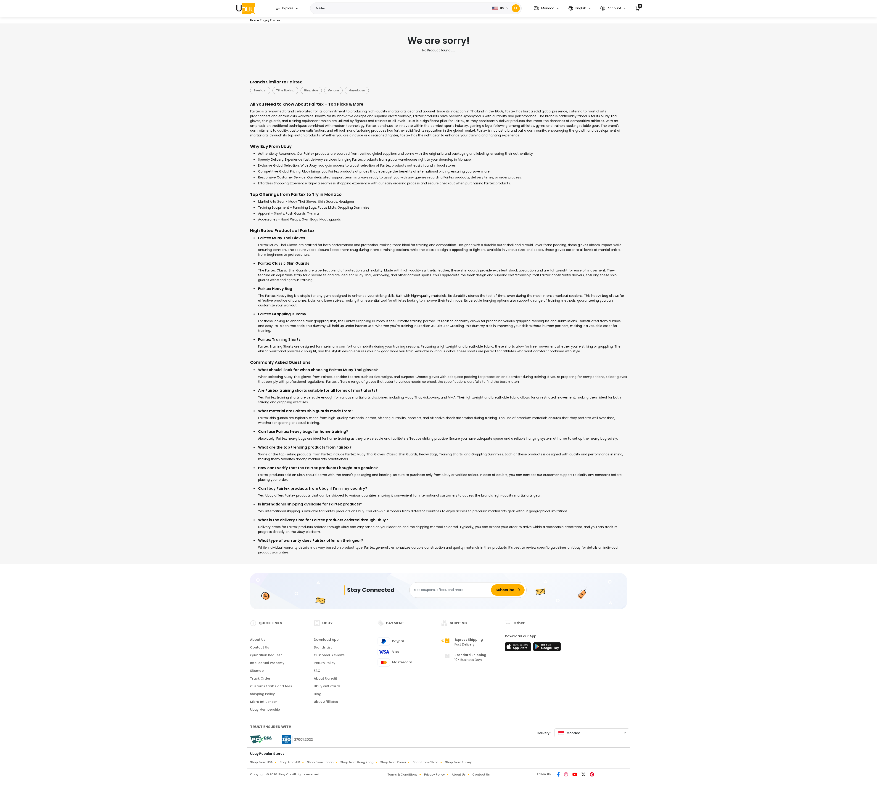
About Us (257, 639)
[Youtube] (575, 775)
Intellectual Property (267, 663)
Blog (317, 694)
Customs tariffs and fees (271, 686)
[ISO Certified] (295, 739)
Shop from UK (290, 762)
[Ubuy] (245, 8)
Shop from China (425, 762)
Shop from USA (261, 762)
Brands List (323, 647)
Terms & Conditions (402, 774)
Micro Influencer (263, 701)
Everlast (260, 90)
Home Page (258, 20)
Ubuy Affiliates (326, 701)
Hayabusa (357, 90)
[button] (546, 8)
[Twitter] (584, 775)
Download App (326, 639)
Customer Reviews (329, 655)
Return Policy (324, 663)
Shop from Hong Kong (356, 762)
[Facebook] (558, 775)
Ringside (311, 90)
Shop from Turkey (458, 762)
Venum (333, 90)
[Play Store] (547, 648)
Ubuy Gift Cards (327, 686)
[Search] (516, 8)
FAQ (317, 670)
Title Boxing (285, 90)
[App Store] (518, 648)
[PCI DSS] (261, 739)
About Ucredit (325, 678)
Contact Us (259, 647)
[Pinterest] (592, 775)
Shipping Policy (262, 694)
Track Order (260, 678)
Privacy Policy (434, 774)
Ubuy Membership (265, 709)
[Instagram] (566, 775)
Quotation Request (266, 655)
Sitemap (257, 670)
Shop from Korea (393, 762)
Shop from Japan (320, 762)
